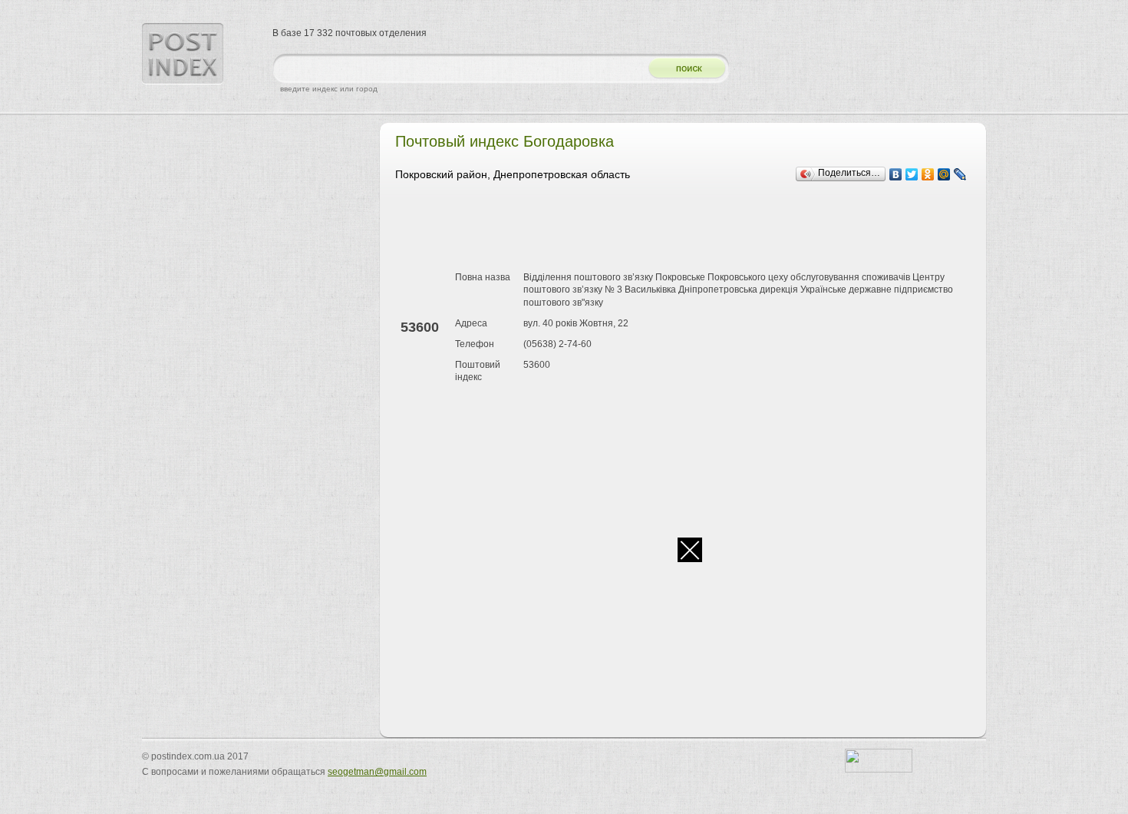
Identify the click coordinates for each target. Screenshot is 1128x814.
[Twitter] (912, 174)
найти (681, 69)
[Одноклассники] (928, 174)
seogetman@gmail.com (377, 771)
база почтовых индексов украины (182, 53)
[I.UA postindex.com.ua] (878, 769)
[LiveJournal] (960, 174)
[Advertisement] (674, 228)
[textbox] (456, 69)
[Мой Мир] (944, 174)
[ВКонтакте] (896, 174)
